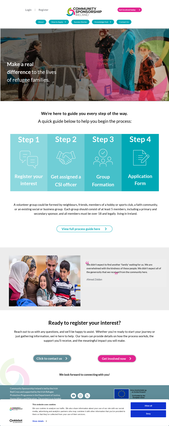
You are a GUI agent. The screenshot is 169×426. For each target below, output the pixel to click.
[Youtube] (73, 395)
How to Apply (57, 22)
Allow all (148, 406)
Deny (148, 414)
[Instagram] (80, 395)
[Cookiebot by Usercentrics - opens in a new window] (16, 421)
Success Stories (80, 22)
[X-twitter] (87, 395)
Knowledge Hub (101, 22)
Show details (38, 421)
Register (43, 9)
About (41, 22)
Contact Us (124, 22)
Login (28, 9)
